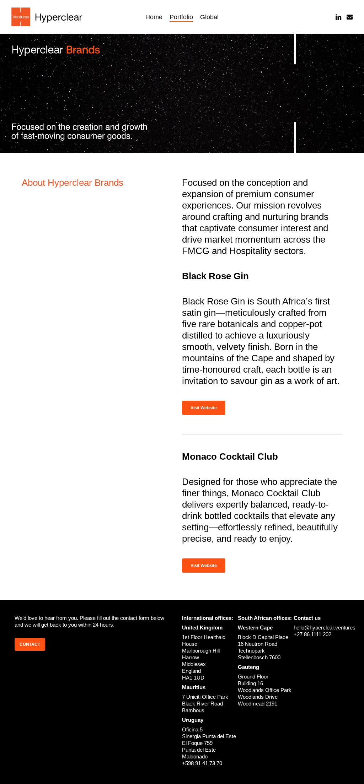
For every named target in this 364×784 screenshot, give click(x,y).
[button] (203, 408)
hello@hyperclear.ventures (324, 628)
